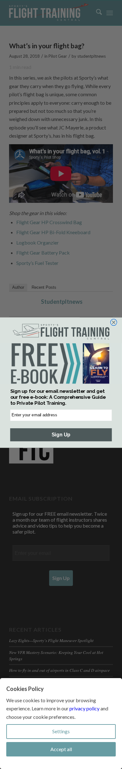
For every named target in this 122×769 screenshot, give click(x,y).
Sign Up (61, 434)
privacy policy (84, 708)
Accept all (61, 749)
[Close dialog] (113, 322)
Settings (61, 731)
